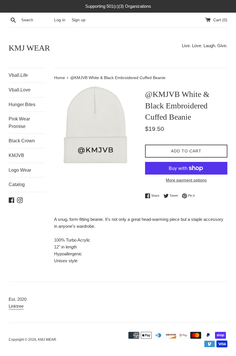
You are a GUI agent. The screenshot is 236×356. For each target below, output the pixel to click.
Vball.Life (18, 75)
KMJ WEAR (29, 47)
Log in (59, 20)
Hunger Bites (22, 104)
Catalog (17, 184)
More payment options (186, 180)
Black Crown (22, 140)
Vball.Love (20, 89)
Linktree (16, 306)
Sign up (78, 20)
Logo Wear (20, 170)
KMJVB (16, 155)
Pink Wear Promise (19, 122)
